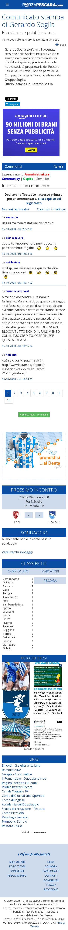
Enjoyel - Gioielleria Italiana (21, 765)
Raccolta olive (11, 770)
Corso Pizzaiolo (13, 813)
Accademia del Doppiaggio (20, 804)
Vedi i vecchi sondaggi (17, 552)
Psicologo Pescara (15, 817)
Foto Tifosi (17, 866)
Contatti (51, 875)
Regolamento (17, 875)
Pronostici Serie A (14, 821)
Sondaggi (17, 871)
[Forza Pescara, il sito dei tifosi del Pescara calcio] (42, 5)
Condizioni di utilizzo (51, 209)
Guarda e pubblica (34, 749)
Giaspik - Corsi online (17, 774)
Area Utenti (17, 862)
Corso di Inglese (13, 800)
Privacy (51, 885)
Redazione (51, 889)
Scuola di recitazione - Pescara (23, 809)
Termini (34, 926)
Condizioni (51, 880)
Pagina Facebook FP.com (19, 783)
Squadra (51, 866)
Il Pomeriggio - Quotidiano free (24, 778)
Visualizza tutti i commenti (34, 414)
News (51, 862)
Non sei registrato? (15, 209)
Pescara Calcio (12, 826)
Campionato (51, 871)
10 (8, 400)
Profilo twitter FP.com (17, 787)
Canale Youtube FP (15, 791)
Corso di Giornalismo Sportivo (23, 796)
